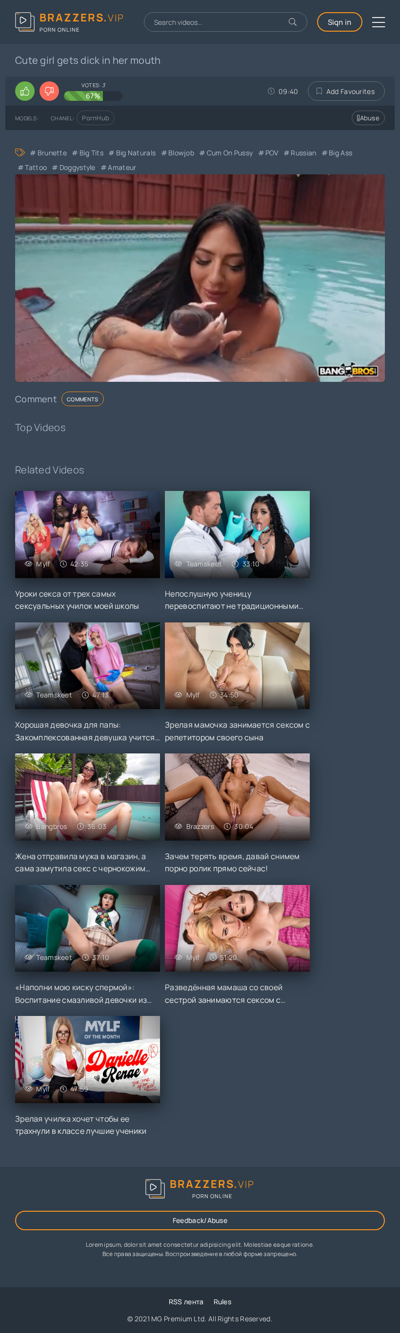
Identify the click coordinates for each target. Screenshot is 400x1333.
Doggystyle (77, 167)
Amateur (122, 167)
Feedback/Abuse (200, 1220)
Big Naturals (136, 152)
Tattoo (36, 167)
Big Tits (91, 152)
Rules (223, 1301)
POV (272, 152)
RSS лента (186, 1301)
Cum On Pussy (230, 152)
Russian (303, 152)
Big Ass (340, 152)
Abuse (370, 117)
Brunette (52, 152)
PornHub (95, 117)
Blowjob (181, 152)
